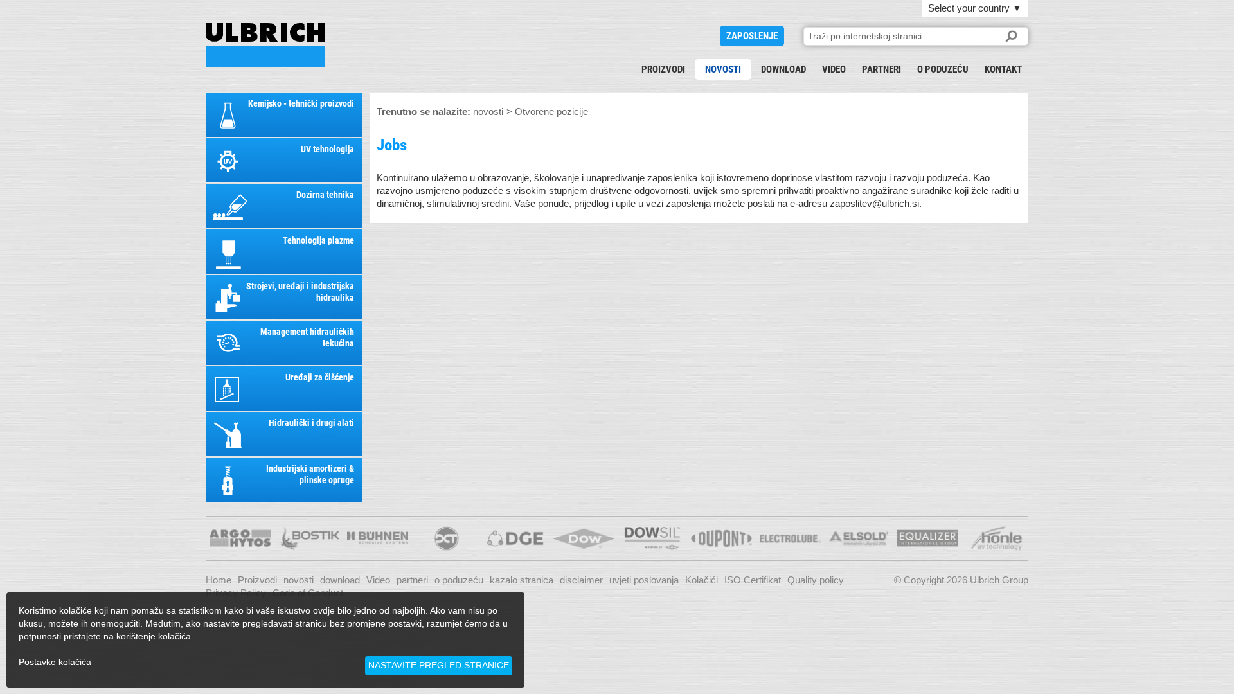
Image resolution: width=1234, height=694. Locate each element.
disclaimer (581, 579)
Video (834, 69)
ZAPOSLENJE (752, 36)
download (783, 69)
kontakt (1003, 69)
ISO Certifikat (752, 579)
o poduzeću (943, 69)
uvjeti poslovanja (644, 579)
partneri (881, 69)
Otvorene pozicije (551, 111)
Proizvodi (663, 69)
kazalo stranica (521, 579)
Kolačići (701, 579)
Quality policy (815, 579)
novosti (723, 69)
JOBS (265, 45)
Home (218, 579)
